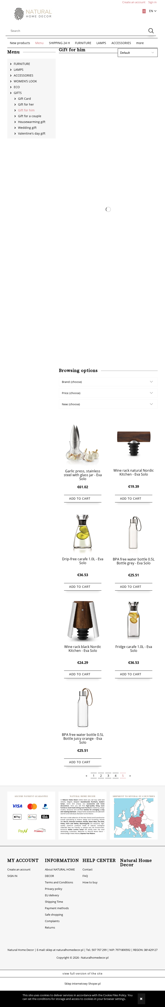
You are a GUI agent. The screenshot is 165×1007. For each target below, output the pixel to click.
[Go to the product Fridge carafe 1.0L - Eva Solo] (134, 620)
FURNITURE (22, 64)
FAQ (85, 876)
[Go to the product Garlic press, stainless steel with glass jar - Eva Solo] (83, 444)
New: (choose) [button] (71, 404)
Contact (87, 869)
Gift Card (24, 99)
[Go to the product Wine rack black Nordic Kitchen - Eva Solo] (83, 620)
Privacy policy (53, 889)
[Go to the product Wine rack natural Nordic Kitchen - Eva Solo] (134, 444)
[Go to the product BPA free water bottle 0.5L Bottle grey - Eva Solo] (134, 532)
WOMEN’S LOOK (25, 81)
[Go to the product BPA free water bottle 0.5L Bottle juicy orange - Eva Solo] (83, 708)
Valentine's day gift (31, 133)
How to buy (90, 882)
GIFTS (18, 93)
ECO (17, 87)
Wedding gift (27, 128)
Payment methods (57, 908)
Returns (50, 927)
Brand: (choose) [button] (72, 382)
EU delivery (52, 895)
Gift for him (26, 110)
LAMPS (18, 70)
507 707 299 (99, 950)
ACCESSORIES (23, 75)
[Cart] (141, 10)
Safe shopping (54, 914)
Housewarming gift (31, 122)
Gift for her (26, 104)
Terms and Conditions (59, 882)
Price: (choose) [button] (71, 393)
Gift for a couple (29, 116)
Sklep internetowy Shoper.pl (82, 984)
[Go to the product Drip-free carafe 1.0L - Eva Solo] (83, 532)
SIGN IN (12, 876)
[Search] (151, 30)
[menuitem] (20, 43)
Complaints (52, 921)
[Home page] (31, 13)
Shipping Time (54, 902)
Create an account (19, 869)
